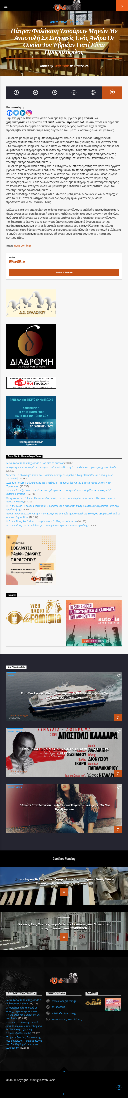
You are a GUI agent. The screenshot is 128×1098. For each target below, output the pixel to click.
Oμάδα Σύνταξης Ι (18, 771)
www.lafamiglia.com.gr (64, 1001)
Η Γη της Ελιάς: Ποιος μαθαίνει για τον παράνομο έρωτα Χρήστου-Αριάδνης (47, 525)
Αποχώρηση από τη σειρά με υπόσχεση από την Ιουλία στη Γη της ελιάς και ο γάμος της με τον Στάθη (61, 467)
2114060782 (58, 1007)
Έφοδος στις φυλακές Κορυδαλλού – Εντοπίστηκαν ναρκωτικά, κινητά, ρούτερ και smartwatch (64, 926)
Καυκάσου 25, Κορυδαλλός (67, 1019)
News (64, 22)
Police (74, 22)
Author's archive (64, 272)
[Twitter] (16, 113)
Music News (15, 731)
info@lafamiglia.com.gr (64, 1013)
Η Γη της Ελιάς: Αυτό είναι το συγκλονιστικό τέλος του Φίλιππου (41, 521)
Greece (54, 22)
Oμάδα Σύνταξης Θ (18, 715)
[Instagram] (29, 113)
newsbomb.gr (22, 245)
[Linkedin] (23, 113)
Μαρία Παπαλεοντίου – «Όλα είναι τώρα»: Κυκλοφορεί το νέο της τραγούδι (65, 807)
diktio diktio (61, 66)
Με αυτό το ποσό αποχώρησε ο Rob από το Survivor (35, 463)
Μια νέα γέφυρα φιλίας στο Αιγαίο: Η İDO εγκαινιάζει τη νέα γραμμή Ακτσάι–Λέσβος (64, 695)
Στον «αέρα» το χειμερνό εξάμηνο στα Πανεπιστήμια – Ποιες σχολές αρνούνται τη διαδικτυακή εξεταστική (65, 881)
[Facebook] (9, 113)
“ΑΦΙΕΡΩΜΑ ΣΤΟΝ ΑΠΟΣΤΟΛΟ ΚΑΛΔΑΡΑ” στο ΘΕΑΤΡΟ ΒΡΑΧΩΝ (65, 751)
